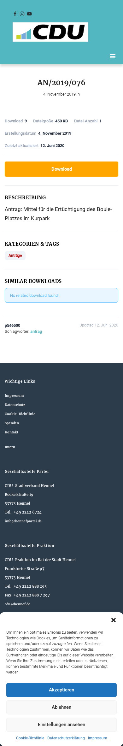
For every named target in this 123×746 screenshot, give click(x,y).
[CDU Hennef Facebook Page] (15, 14)
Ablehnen (61, 707)
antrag (36, 331)
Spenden (12, 423)
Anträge (15, 255)
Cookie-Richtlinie (30, 738)
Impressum (97, 738)
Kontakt (11, 432)
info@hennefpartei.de (23, 521)
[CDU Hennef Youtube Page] (29, 14)
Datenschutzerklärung (66, 738)
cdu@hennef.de (17, 604)
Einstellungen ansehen (61, 724)
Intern (10, 447)
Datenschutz (15, 405)
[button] (113, 620)
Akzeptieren (61, 690)
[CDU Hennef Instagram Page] (22, 14)
